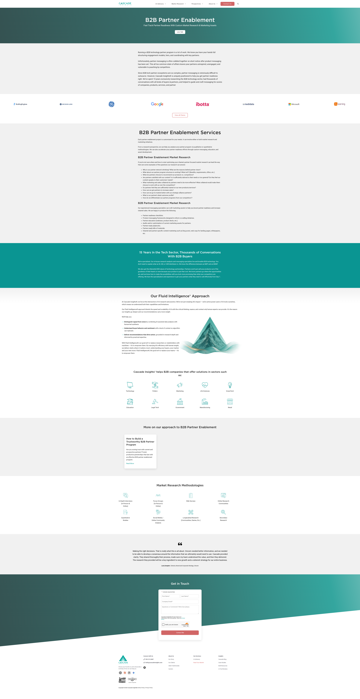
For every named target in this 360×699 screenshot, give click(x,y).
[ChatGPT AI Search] (120, 673)
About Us (212, 4)
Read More (130, 463)
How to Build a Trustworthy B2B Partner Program (140, 442)
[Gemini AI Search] (133, 673)
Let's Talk (180, 32)
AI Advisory (160, 4)
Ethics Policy (141, 687)
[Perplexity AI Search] (129, 673)
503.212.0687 (149, 659)
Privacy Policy (149, 687)
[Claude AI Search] (125, 673)
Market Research (178, 4)
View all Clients (180, 115)
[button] (238, 4)
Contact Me (180, 633)
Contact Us (227, 4)
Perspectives (196, 4)
